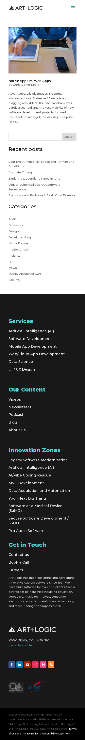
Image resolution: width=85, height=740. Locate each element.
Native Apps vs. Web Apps (29, 81)
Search (69, 136)
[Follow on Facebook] (11, 664)
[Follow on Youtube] (27, 664)
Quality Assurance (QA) (24, 274)
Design (13, 231)
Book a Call (18, 562)
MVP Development (26, 483)
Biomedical (16, 225)
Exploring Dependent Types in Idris (34, 178)
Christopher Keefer (27, 85)
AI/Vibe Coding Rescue (29, 475)
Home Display (18, 243)
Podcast (16, 414)
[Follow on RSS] (51, 664)
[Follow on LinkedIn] (19, 664)
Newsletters (19, 407)
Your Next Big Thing (27, 498)
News (12, 268)
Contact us (18, 555)
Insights (14, 255)
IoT (10, 262)
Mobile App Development (32, 346)
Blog (12, 422)
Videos (14, 399)
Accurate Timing (20, 172)
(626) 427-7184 (20, 645)
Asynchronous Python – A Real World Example (41, 195)
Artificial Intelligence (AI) (31, 331)
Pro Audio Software (26, 531)
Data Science (20, 362)
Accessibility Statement (56, 733)
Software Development (30, 339)
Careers (15, 570)
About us (17, 430)
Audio (12, 219)
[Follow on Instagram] (35, 664)
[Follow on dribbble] (43, 664)
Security (14, 280)
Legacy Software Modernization (38, 460)
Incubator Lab (18, 249)
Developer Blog (19, 237)
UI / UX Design (21, 369)
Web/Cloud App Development (36, 354)
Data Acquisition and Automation (39, 491)
